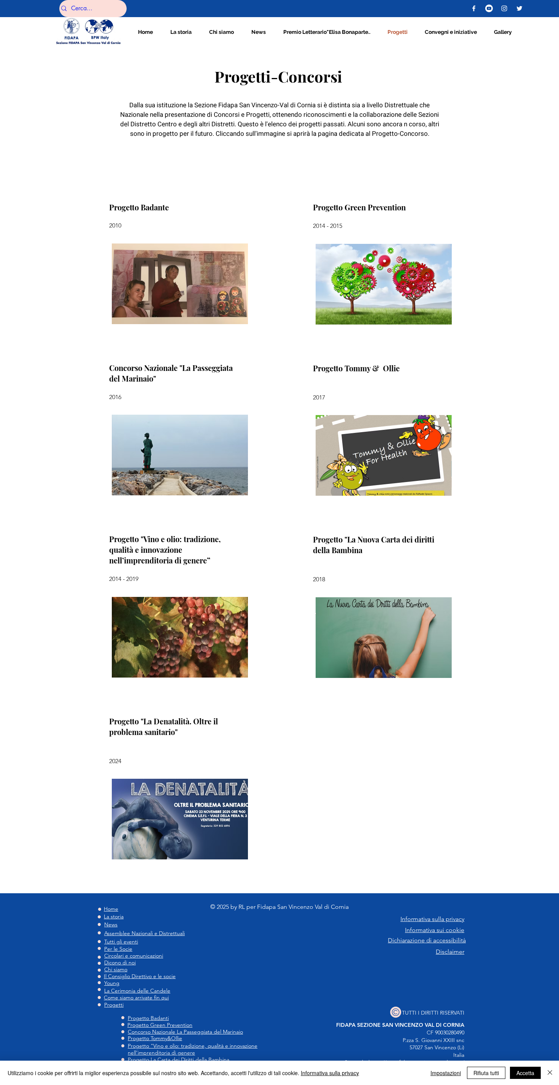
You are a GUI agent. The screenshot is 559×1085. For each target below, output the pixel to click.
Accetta (525, 1073)
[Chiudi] (549, 1073)
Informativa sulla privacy (330, 1073)
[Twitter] (519, 8)
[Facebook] (474, 8)
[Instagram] (504, 8)
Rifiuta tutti (486, 1073)
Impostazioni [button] (445, 1073)
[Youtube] (489, 8)
